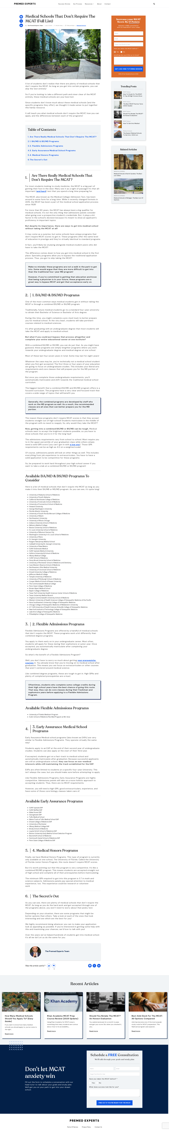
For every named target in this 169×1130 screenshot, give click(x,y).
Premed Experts (25, 3)
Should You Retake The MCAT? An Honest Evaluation (133, 114)
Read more (9, 1034)
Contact (108, 4)
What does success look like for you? (104, 1087)
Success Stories (64, 4)
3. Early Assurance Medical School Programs (53, 150)
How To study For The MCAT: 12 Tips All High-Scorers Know (132, 95)
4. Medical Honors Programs (44, 155)
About (99, 4)
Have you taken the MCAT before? (126, 48)
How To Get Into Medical (131, 123)
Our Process (77, 4)
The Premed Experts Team (35, 25)
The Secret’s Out (38, 159)
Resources (89, 4)
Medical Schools (81, 25)
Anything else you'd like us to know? (126, 55)
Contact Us (98, 1127)
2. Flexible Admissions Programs (46, 146)
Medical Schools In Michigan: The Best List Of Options (128, 199)
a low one (75, 444)
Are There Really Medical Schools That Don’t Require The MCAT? (63, 136)
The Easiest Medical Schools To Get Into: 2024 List (132, 134)
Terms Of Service (72, 1127)
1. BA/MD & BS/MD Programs (44, 141)
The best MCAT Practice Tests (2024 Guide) (133, 105)
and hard (41, 191)
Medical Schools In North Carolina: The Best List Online (128, 174)
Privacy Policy (86, 1127)
